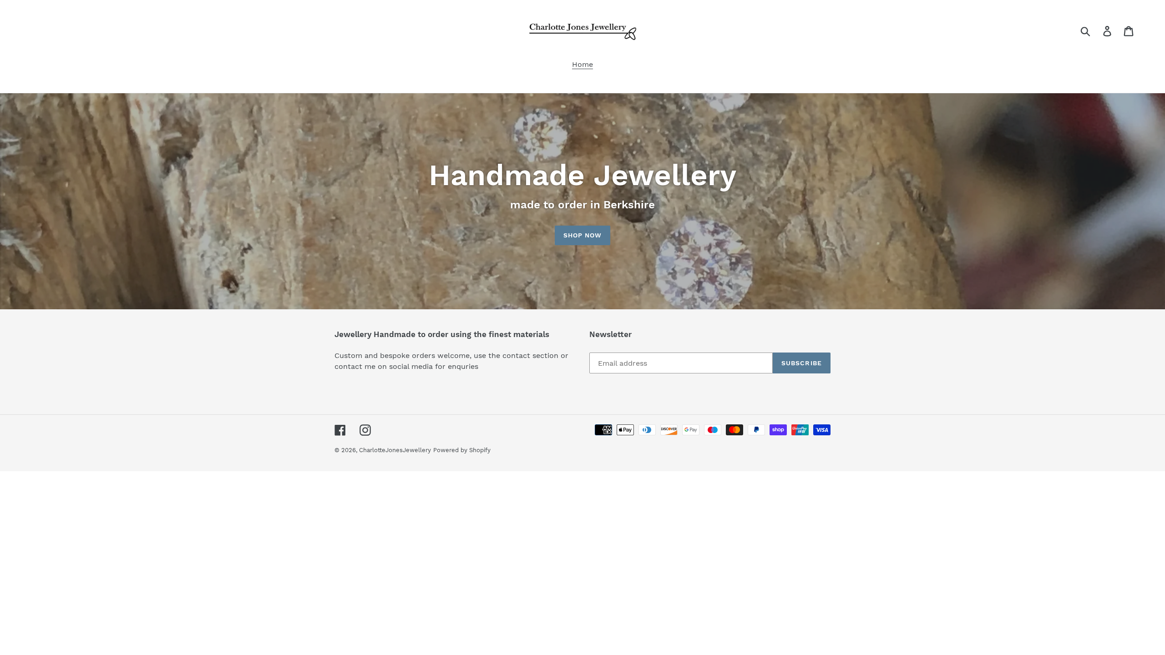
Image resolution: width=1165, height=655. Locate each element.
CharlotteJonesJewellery (395, 450)
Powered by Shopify (462, 450)
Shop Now (582, 235)
